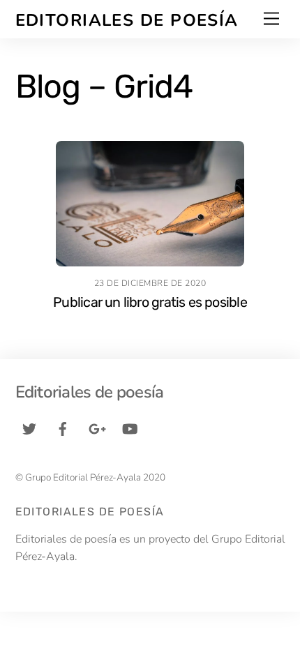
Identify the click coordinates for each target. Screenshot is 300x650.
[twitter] (29, 428)
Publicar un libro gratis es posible (149, 302)
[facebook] (63, 428)
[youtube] (130, 428)
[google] (96, 428)
